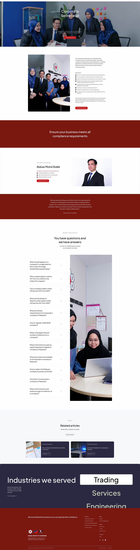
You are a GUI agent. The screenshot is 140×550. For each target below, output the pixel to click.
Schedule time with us (70, 37)
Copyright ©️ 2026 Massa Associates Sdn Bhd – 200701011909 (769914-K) (41, 547)
